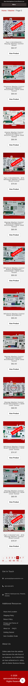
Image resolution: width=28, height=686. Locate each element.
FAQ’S (14, 628)
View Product (14, 53)
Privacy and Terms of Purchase (10, 624)
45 (17, 560)
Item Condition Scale (10, 636)
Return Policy (8, 619)
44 (14, 560)
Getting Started (8, 632)
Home (4, 10)
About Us (6, 628)
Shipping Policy (8, 615)
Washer (11, 10)
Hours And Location (10, 612)
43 (10, 560)
